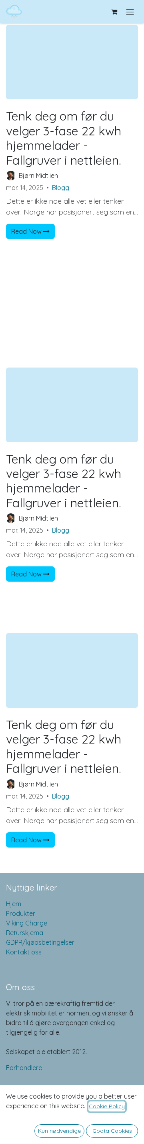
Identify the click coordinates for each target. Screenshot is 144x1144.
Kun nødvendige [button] (59, 1130)
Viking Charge (26, 923)
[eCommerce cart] (114, 12)
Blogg (60, 188)
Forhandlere (24, 1068)
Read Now (27, 231)
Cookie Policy (107, 1106)
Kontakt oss (24, 952)
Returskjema (24, 933)
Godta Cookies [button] (112, 1130)
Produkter (20, 913)
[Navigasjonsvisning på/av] (130, 11)
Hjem (13, 904)
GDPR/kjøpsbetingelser (40, 942)
